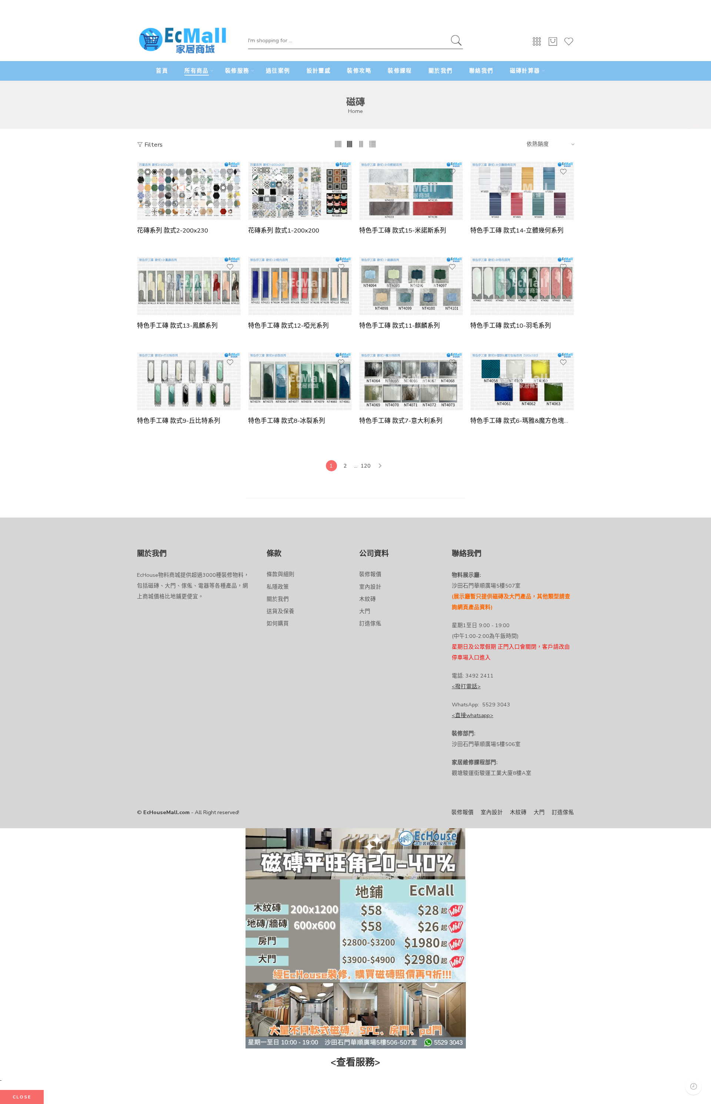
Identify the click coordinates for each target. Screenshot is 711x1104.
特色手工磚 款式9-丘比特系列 (178, 421)
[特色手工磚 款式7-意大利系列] (411, 381)
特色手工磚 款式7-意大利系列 (401, 421)
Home (355, 111)
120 (366, 465)
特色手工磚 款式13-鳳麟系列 (177, 326)
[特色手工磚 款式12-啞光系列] (300, 286)
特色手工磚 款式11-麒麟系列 (399, 326)
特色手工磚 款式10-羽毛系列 (510, 326)
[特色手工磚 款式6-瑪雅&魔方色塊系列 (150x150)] (522, 381)
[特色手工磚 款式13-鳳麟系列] (189, 286)
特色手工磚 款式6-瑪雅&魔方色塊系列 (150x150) (522, 421)
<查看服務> (355, 1062)
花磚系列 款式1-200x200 (283, 231)
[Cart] (553, 45)
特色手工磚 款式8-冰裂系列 (286, 421)
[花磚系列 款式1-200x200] (300, 190)
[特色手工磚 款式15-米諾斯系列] (411, 190)
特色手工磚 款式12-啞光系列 (288, 326)
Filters (153, 144)
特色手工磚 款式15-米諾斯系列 (402, 231)
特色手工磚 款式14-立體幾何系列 (517, 231)
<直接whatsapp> (472, 715)
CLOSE (22, 1097)
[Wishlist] (569, 45)
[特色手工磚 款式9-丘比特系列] (189, 381)
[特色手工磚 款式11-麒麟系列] (411, 286)
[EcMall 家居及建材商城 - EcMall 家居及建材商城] (182, 41)
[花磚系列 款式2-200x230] (189, 190)
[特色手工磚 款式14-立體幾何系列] (522, 190)
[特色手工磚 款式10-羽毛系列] (522, 286)
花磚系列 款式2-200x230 (172, 231)
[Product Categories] (537, 44)
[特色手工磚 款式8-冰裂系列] (300, 381)
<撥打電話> (466, 686)
